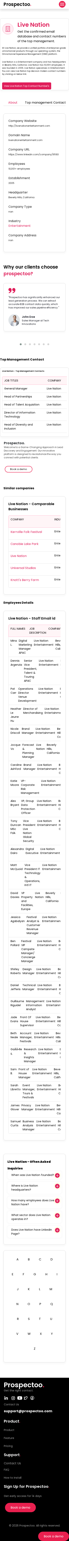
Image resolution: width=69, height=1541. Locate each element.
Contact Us (12, 1463)
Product (9, 1430)
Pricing (8, 1446)
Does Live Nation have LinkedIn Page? (31, 1232)
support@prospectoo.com (28, 1411)
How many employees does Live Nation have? (32, 1202)
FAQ (6, 1470)
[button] (20, 344)
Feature (9, 1438)
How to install (12, 1478)
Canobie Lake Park (25, 544)
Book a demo (53, 1536)
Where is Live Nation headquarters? (24, 1188)
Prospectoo (17, 4)
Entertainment (19, 226)
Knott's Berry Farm (25, 580)
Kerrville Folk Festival (26, 532)
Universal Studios (23, 568)
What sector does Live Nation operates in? (30, 1217)
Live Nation (19, 556)
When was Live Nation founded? (32, 1175)
